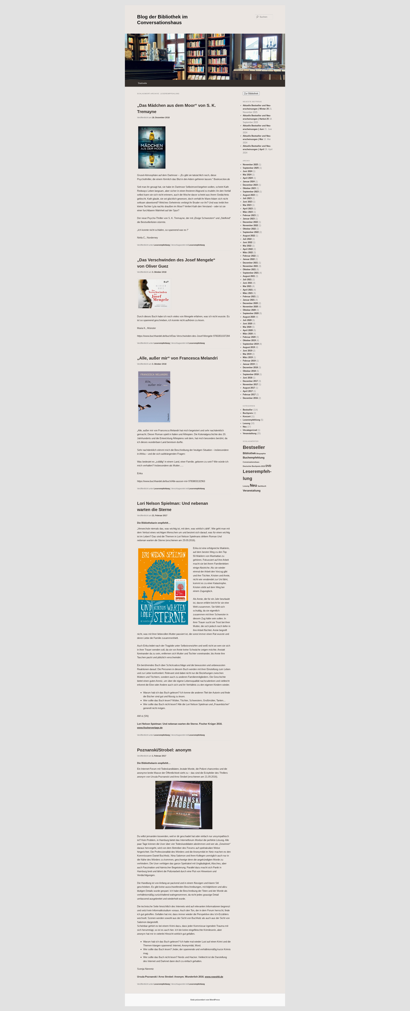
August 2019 (249, 347)
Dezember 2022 (250, 222)
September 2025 (251, 168)
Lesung (246, 423)
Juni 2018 (247, 378)
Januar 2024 (249, 181)
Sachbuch (262, 486)
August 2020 (249, 317)
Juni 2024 (247, 171)
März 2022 (248, 252)
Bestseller (248, 410)
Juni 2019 (247, 350)
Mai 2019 (247, 354)
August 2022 (249, 235)
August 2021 (249, 276)
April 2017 (248, 391)
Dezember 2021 (250, 263)
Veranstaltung (249, 433)
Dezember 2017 (250, 381)
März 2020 (248, 333)
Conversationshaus (251, 462)
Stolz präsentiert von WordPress (205, 1000)
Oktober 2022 (249, 229)
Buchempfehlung (253, 457)
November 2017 (250, 384)
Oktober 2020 (249, 310)
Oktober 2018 (249, 371)
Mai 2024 (247, 174)
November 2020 (250, 306)
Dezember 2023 (250, 185)
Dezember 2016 (250, 398)
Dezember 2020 (250, 303)
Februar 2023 (249, 215)
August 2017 (249, 388)
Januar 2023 (249, 218)
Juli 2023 (247, 198)
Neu (245, 427)
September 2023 (251, 191)
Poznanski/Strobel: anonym (164, 750)
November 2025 (250, 164)
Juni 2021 (247, 283)
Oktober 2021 (249, 269)
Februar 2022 (249, 256)
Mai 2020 (247, 327)
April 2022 (248, 249)
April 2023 (248, 208)
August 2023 (249, 195)
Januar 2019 (249, 364)
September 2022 (251, 232)
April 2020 (248, 330)
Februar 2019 (249, 361)
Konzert (246, 416)
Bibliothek (249, 453)
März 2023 (248, 212)
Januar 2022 (249, 259)
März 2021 (248, 293)
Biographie (261, 453)
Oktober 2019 (249, 340)
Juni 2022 (247, 242)
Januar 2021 (249, 300)
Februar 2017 (249, 394)
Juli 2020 (247, 320)
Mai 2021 (247, 286)
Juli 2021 (247, 279)
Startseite (142, 83)
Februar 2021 (249, 296)
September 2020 (251, 313)
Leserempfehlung (162, 245)
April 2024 (248, 178)
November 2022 (250, 225)
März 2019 (248, 357)
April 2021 (248, 290)
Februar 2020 (249, 337)
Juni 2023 (247, 202)
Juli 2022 (247, 239)
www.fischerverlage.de (150, 727)
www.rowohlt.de (214, 976)
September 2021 (251, 273)
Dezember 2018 (250, 367)
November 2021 (250, 266)
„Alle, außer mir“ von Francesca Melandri (177, 358)
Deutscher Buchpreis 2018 (254, 466)
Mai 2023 (247, 205)
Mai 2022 (247, 246)
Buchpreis (248, 413)
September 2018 (251, 374)
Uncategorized (250, 430)
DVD (268, 465)
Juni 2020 (247, 323)
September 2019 (251, 344)
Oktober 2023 (249, 188)
